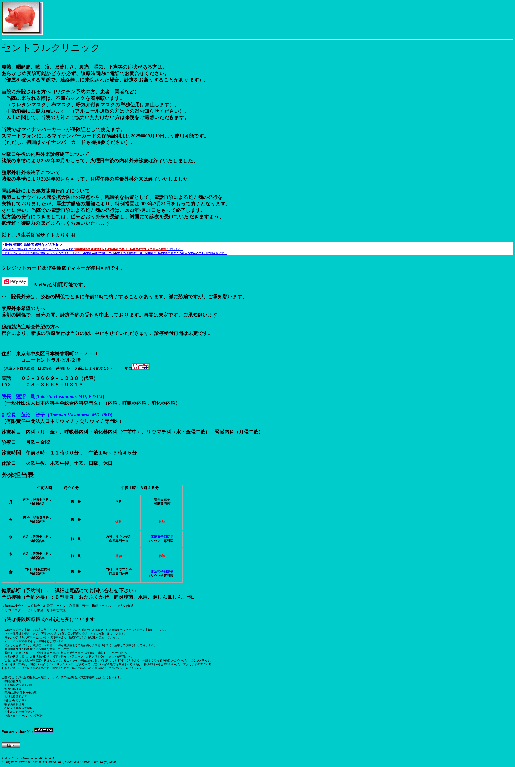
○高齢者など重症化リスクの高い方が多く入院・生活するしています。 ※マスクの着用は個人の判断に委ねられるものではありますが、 (114, 249)
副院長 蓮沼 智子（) (57, 414)
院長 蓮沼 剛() (53, 396)
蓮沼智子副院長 (162, 536)
